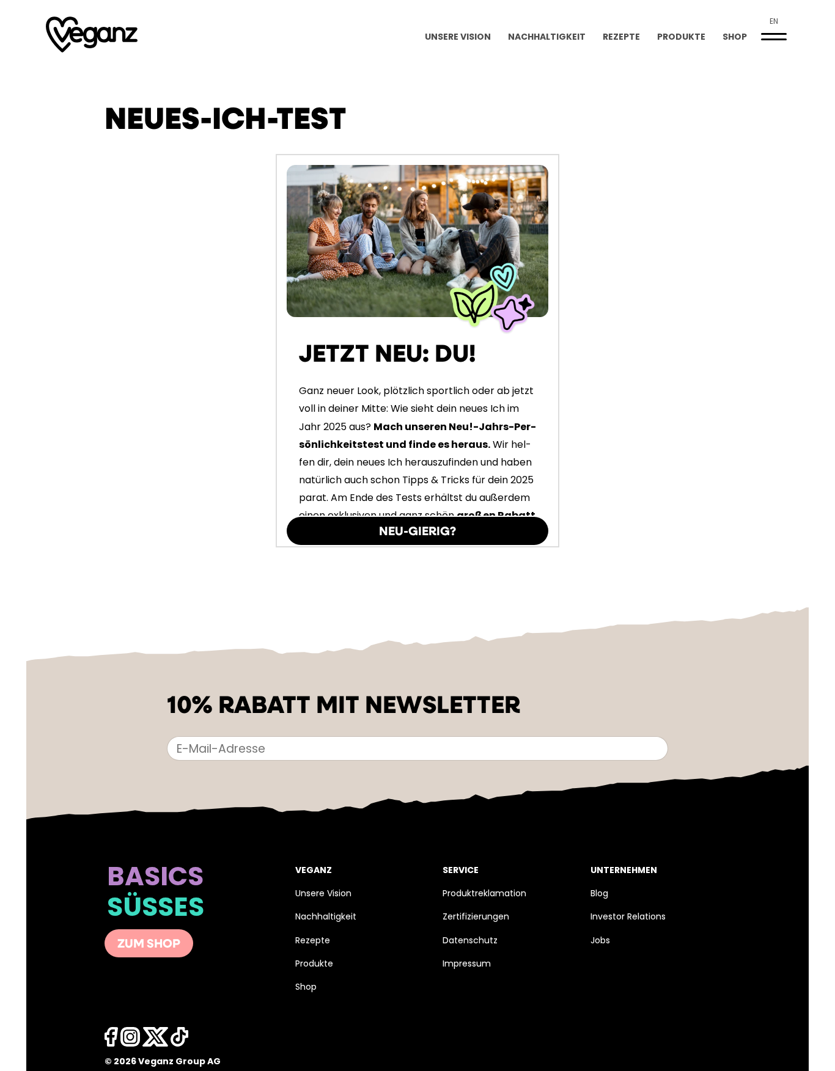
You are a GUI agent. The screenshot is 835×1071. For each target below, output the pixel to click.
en (774, 22)
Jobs (600, 941)
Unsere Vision (458, 37)
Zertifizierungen (476, 917)
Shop (735, 37)
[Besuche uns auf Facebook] (111, 1040)
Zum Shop (148, 944)
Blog (599, 894)
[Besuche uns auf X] (155, 1040)
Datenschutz (470, 941)
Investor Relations (628, 917)
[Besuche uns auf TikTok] (179, 1040)
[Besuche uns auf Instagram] (130, 1040)
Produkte (681, 37)
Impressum (467, 964)
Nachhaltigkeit (547, 37)
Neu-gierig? (417, 532)
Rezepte (621, 37)
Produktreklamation (484, 894)
